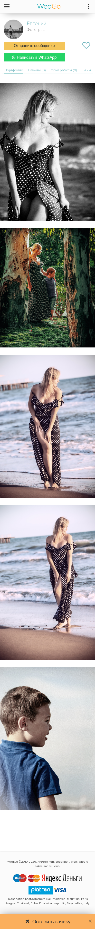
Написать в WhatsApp (37, 58)
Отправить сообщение (34, 46)
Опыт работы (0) (64, 70)
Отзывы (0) (37, 70)
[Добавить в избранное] (86, 45)
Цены (86, 70)
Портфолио (13, 70)
